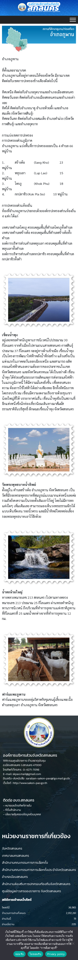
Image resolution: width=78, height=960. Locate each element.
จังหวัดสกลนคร (12, 848)
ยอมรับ (19, 954)
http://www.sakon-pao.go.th (30, 783)
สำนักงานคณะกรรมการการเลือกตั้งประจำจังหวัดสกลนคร (39, 869)
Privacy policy (56, 954)
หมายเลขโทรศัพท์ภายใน (18, 805)
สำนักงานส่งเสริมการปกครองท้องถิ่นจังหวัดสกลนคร (36, 883)
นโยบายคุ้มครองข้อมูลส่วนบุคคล (23, 814)
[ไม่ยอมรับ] (73, 943)
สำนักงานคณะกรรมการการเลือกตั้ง (25, 862)
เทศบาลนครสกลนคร (15, 855)
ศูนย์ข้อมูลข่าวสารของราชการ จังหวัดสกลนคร (31, 891)
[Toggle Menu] (73, 20)
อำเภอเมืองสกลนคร (15, 876)
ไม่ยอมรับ (35, 954)
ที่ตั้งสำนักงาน (13, 810)
